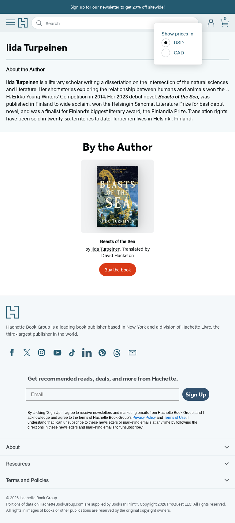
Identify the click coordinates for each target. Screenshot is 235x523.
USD (179, 42)
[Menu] (10, 22)
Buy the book (117, 269)
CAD (179, 52)
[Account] (211, 23)
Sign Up (195, 394)
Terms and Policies (27, 480)
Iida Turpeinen (105, 248)
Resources (18, 463)
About (13, 447)
